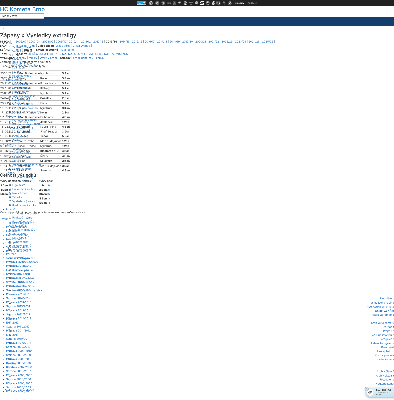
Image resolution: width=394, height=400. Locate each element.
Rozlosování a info (24, 205)
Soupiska (18, 148)
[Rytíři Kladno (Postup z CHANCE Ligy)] (224, 3)
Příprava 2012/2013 (18, 318)
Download (387, 347)
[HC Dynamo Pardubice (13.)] (218, 3)
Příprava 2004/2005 (19, 391)
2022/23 (227, 41)
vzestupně (67, 49)
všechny (21, 57)
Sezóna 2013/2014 (18, 306)
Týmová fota (20, 241)
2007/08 (34, 41)
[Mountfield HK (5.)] (174, 3)
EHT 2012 (12, 322)
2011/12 (86, 41)
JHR (47, 53)
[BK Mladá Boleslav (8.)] (191, 3)
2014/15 (124, 41)
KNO (58, 53)
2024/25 (254, 41)
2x (10, 185)
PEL (96, 53)
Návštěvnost (20, 193)
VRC (119, 53)
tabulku (16, 61)
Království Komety (382, 322)
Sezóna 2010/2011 (18, 338)
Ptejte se (388, 331)
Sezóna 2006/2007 (18, 371)
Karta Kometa (385, 359)
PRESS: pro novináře (25, 108)
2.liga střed (63, 45)
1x (48, 198)
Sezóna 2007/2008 (18, 363)
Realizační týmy (22, 217)
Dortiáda (388, 326)
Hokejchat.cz (385, 351)
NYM (89, 53)
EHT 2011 (12, 334)
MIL (83, 53)
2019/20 (187, 41)
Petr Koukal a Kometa (380, 306)
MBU (77, 53)
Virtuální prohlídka (24, 96)
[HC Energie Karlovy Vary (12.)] (213, 3)
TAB (112, 53)
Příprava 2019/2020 (19, 261)
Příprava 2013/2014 (18, 310)
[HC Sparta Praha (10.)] (202, 3)
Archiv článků (385, 371)
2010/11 (74, 41)
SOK (107, 53)
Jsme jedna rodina (382, 302)
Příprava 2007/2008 (19, 367)
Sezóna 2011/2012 (18, 326)
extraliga (21, 45)
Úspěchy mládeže (23, 229)
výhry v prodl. (49, 57)
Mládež (11, 209)
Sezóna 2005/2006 (18, 379)
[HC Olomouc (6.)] (180, 3)
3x (48, 185)
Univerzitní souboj (23, 189)
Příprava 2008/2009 (19, 359)
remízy (33, 57)
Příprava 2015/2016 (18, 294)
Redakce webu (21, 75)
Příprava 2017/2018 (18, 277)
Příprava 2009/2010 (19, 350)
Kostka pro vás (384, 355)
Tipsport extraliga (17, 222)
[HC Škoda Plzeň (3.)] (163, 3)
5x (10, 194)
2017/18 (162, 41)
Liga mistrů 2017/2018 (20, 269)
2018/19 (175, 41)
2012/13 (98, 41)
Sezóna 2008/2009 (18, 355)
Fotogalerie (387, 339)
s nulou (100, 57)
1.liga (32, 45)
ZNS (125, 53)
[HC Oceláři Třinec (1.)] (151, 3)
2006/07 (21, 41)
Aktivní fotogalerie (382, 343)
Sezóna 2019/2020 (18, 257)
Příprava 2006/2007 (19, 375)
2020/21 (200, 41)
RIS (101, 53)
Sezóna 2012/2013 (18, 314)
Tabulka (17, 197)
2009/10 (61, 41)
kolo (18, 49)
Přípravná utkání (16, 226)
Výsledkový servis (24, 201)
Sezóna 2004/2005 (18, 387)
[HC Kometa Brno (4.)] (169, 3)
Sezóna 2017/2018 (18, 273)
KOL (70, 53)
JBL (41, 53)
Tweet (4, 218)
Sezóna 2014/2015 (18, 298)
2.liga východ (81, 45)
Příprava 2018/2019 (18, 265)
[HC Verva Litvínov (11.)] (207, 3)
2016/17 (150, 41)
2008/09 (47, 41)
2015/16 (137, 41)
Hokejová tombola (382, 314)
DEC (35, 53)
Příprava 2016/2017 (18, 286)
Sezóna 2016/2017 (18, 282)
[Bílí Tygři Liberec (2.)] (157, 3)
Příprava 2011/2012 (18, 330)
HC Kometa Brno (22, 9)
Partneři (11, 254)
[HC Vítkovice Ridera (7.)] (185, 3)
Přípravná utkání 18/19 (26, 124)
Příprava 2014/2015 (18, 302)
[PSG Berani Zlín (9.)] (196, 3)
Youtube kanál (385, 383)
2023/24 (240, 41)
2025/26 (267, 41)
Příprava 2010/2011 (18, 342)
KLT (52, 53)
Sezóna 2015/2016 (18, 290)
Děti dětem (387, 298)
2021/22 (213, 41)
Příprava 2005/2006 (19, 383)
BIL (30, 53)
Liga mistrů (19, 185)
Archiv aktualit (385, 375)
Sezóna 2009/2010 (18, 346)
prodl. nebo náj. (83, 57)
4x (10, 189)
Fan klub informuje (382, 335)
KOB (64, 53)
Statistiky (18, 160)
